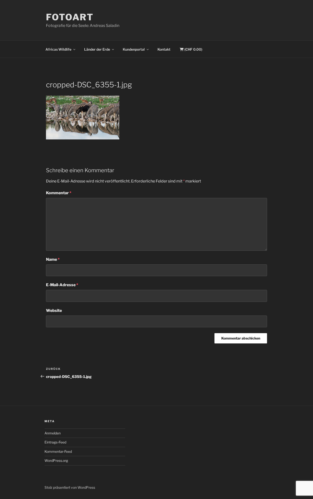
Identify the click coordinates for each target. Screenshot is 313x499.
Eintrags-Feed (55, 442)
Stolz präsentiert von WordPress (70, 487)
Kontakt (163, 49)
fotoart (70, 17)
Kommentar (58, 193)
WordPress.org (56, 460)
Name (53, 259)
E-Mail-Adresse (62, 285)
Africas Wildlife (58, 49)
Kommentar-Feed (58, 451)
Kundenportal (134, 49)
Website (54, 310)
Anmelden (53, 433)
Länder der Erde (97, 49)
